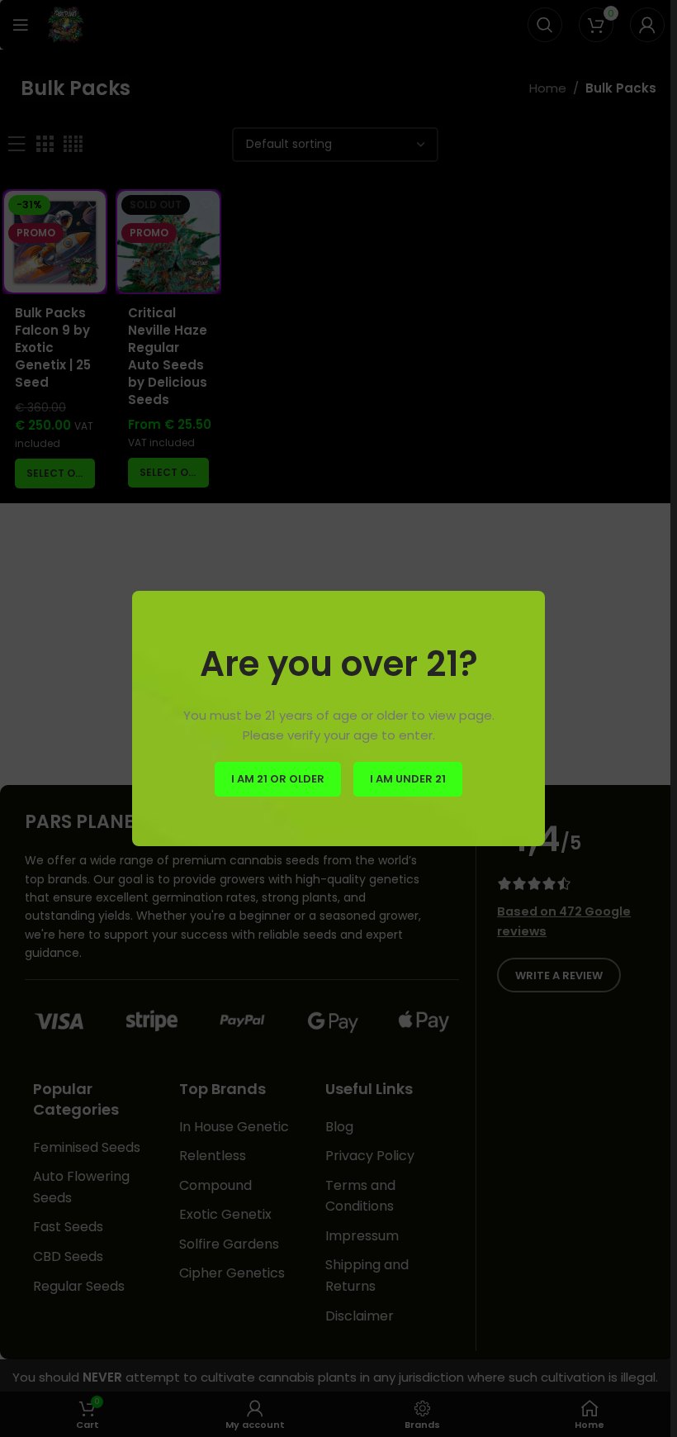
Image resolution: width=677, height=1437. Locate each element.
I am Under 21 (408, 779)
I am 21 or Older (277, 779)
